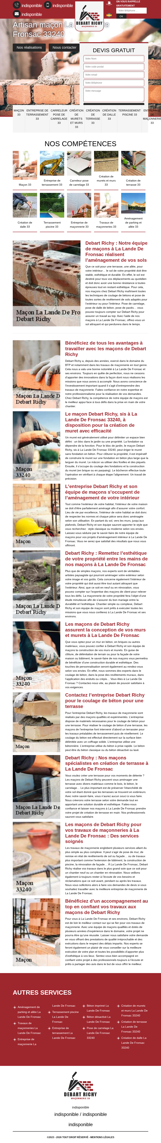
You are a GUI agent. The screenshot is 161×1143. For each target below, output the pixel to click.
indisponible (32, 5)
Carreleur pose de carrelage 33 (59, 116)
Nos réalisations (29, 47)
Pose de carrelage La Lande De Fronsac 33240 (100, 1032)
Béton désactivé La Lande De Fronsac (99, 1019)
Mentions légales (102, 1137)
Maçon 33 (19, 112)
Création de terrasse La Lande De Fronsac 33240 (134, 1026)
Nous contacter (64, 47)
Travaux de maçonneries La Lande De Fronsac (29, 1028)
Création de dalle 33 (109, 114)
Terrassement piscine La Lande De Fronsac (65, 1016)
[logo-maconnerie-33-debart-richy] (89, 16)
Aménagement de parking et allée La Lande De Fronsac (29, 1011)
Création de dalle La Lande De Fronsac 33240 (133, 1042)
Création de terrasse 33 (93, 116)
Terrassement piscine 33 (129, 112)
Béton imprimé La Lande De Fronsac (98, 1008)
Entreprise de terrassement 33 (37, 114)
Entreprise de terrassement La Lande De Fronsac (63, 1032)
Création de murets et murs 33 (76, 119)
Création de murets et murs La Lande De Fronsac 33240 (134, 1010)
